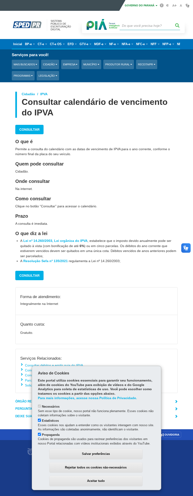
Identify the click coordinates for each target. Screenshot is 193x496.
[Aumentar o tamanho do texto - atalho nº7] (174, 5)
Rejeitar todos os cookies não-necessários (96, 467)
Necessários (51, 406)
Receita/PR (146, 64)
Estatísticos (50, 420)
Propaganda (51, 435)
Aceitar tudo (96, 481)
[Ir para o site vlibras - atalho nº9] (187, 5)
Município (90, 64)
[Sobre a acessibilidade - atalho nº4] (162, 5)
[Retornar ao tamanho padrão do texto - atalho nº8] (181, 5)
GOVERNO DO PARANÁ (140, 5)
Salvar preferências (96, 454)
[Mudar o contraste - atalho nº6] (167, 5)
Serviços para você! (30, 55)
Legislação (47, 75)
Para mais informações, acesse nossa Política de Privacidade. (87, 398)
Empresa (69, 64)
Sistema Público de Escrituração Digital (61, 25)
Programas (22, 75)
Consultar (29, 129)
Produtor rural (117, 64)
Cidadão (49, 64)
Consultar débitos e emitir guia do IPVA (54, 365)
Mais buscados (25, 64)
